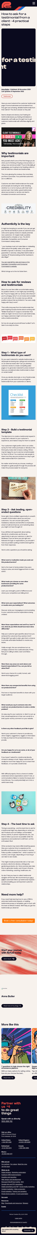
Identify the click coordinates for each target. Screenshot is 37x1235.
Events (3, 1206)
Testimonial (7, 96)
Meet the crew (22, 1164)
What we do (5, 1170)
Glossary (25, 1203)
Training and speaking (19, 1191)
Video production (19, 1189)
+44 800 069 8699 (24, 1142)
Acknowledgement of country (18, 1222)
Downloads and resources (13, 1203)
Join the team (5, 1166)
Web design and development (11, 1179)
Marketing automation (19, 1172)
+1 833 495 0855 (23, 1148)
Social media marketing (26, 1186)
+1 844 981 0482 (6, 1142)
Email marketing (6, 1191)
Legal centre (18, 1218)
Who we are (5, 1162)
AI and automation (22, 1194)
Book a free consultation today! (18, 920)
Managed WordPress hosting (10, 1182)
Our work (4, 1197)
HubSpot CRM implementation (11, 1175)
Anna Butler (5, 89)
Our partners (5, 1164)
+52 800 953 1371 (6, 1154)
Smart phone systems (8, 1194)
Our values (13, 1164)
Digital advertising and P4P (10, 1186)
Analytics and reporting (8, 1177)
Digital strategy (6, 1172)
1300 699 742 (6, 1121)
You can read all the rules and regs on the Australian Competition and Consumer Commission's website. (15, 264)
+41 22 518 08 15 (6, 1148)
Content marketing (7, 1189)
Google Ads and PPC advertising (12, 1184)
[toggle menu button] (34, 3)
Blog (2, 1203)
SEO (22, 1182)
